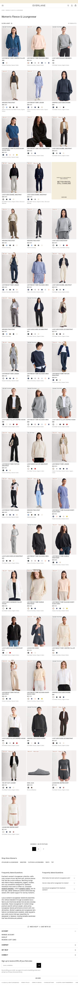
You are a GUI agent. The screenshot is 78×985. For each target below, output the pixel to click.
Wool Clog (30, 783)
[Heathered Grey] (57, 153)
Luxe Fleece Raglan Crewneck (61, 58)
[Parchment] (6, 63)
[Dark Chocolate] (63, 107)
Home (3, 10)
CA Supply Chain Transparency (64, 982)
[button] (75, 5)
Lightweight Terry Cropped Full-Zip (13, 58)
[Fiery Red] (67, 245)
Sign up (4, 937)
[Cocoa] (31, 787)
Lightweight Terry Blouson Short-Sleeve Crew (13, 149)
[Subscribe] (39, 965)
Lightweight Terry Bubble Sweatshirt (60, 557)
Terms (20, 972)
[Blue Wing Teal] (3, 63)
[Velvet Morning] (49, 63)
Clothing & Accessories (35, 862)
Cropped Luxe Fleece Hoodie (61, 102)
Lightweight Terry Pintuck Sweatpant (60, 374)
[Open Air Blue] (6, 107)
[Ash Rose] (31, 653)
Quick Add (13, 53)
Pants (47, 862)
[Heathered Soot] (28, 653)
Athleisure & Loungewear (10, 862)
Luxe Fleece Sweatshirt (59, 240)
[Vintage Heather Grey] (35, 63)
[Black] (31, 63)
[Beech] (10, 107)
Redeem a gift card (9, 940)
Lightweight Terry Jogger (35, 102)
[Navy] (42, 63)
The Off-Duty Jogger (9, 783)
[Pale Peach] (28, 63)
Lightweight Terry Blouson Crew (37, 58)
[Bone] (3, 107)
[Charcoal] (28, 787)
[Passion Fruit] (17, 155)
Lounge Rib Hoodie (33, 648)
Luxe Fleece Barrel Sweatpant (62, 148)
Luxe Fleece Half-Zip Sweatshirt (37, 464)
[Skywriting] (45, 63)
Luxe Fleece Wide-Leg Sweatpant (37, 329)
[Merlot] (13, 424)
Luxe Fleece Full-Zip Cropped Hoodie (13, 420)
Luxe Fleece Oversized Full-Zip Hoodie (12, 603)
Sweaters (23, 862)
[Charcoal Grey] (17, 107)
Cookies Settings (49, 982)
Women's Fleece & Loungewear (14, 10)
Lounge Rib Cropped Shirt (60, 783)
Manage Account (8, 935)
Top (52, 862)
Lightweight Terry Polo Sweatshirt (38, 148)
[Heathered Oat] (63, 153)
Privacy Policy (12, 972)
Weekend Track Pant (8, 102)
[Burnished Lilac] (38, 63)
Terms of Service (37, 982)
